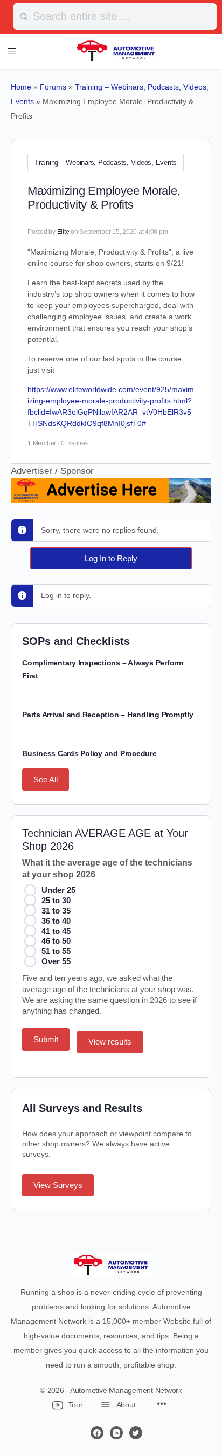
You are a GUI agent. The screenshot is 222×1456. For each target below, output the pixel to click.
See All (45, 779)
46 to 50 (56, 940)
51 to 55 (56, 951)
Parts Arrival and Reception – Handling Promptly (107, 714)
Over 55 (56, 961)
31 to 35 (56, 910)
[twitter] (135, 1432)
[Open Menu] (11, 51)
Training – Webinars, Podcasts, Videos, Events (105, 163)
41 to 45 (56, 931)
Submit (45, 1039)
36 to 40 (56, 920)
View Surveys (57, 1185)
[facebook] (97, 1432)
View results (109, 1041)
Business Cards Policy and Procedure (89, 753)
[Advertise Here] (111, 495)
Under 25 (58, 890)
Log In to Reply (111, 558)
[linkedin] (116, 1432)
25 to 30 (56, 900)
